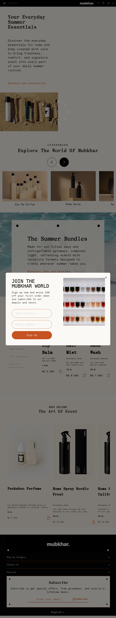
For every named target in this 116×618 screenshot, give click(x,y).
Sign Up (32, 335)
